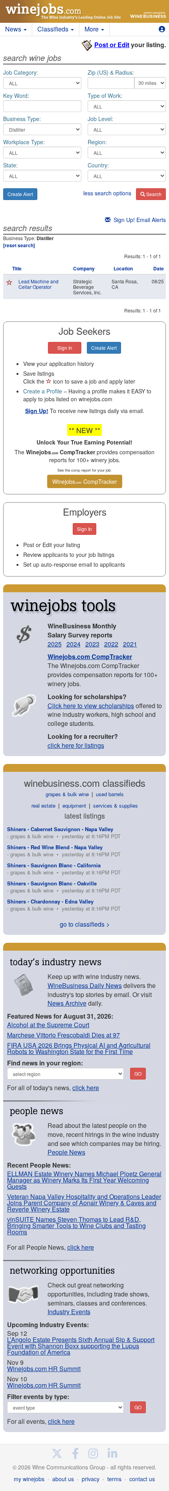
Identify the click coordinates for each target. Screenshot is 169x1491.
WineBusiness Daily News (85, 985)
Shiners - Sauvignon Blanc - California (54, 865)
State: (10, 165)
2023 (92, 643)
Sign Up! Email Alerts (138, 220)
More (92, 28)
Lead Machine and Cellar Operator (38, 284)
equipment (74, 805)
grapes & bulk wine (67, 794)
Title (17, 268)
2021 (130, 643)
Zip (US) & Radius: (111, 72)
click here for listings (76, 745)
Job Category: (20, 72)
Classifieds (53, 28)
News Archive (67, 1003)
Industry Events (69, 1311)
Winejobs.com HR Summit (44, 1368)
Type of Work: (105, 95)
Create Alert (20, 194)
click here (85, 1087)
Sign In (64, 347)
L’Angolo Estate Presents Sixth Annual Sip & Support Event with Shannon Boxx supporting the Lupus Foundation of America (80, 1346)
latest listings (84, 815)
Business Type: (22, 119)
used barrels (110, 794)
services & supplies (115, 805)
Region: (97, 142)
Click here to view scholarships (91, 705)
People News (66, 1152)
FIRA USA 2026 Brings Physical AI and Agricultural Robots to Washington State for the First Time (79, 1048)
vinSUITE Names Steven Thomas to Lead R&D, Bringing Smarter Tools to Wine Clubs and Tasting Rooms (76, 1225)
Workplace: (24, 142)
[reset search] (19, 245)
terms (114, 1479)
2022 (111, 643)
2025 (55, 643)
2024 (73, 643)
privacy (90, 1479)
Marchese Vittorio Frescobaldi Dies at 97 (63, 1034)
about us (63, 1479)
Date (158, 268)
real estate (43, 805)
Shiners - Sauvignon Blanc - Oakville (52, 883)
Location (123, 268)
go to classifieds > (85, 924)
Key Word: (16, 95)
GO (137, 1073)
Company (84, 268)
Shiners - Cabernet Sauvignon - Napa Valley (60, 829)
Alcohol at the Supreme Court (48, 1024)
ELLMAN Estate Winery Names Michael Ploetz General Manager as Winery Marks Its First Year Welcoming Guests (84, 1180)
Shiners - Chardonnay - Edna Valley (50, 901)
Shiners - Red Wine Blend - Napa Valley (55, 847)
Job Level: (100, 119)
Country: (98, 165)
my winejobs (29, 1479)
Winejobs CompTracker (84, 481)
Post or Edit (111, 44)
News (14, 28)
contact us (142, 1479)
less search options (107, 193)
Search (153, 194)
